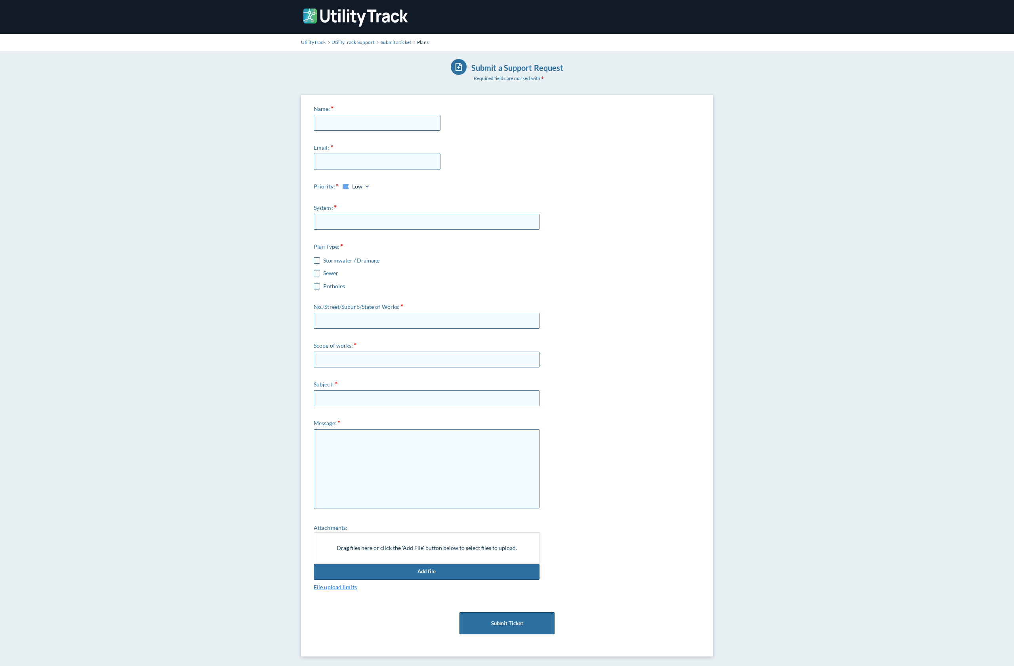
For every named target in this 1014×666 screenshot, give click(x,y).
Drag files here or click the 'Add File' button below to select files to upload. (427, 547)
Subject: (324, 384)
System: (323, 207)
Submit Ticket (507, 623)
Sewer (330, 273)
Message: (325, 423)
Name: (322, 108)
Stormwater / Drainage (351, 260)
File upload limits (335, 587)
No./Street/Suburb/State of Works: (357, 306)
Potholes (334, 286)
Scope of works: (333, 345)
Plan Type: (326, 246)
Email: (322, 147)
